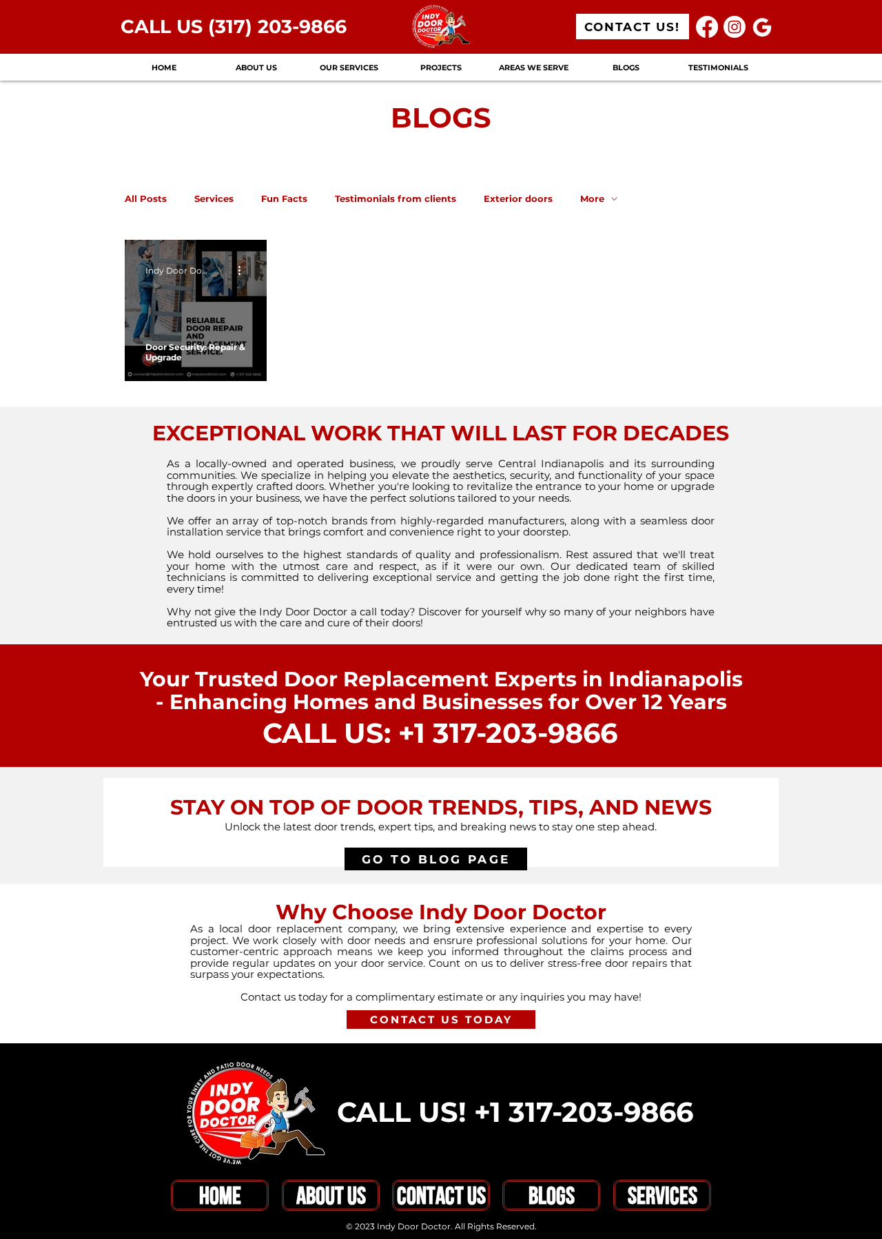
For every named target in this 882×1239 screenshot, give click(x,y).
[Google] (762, 27)
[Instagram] (735, 27)
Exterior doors (518, 198)
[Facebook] (707, 27)
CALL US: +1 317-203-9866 (440, 733)
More (592, 198)
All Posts (146, 198)
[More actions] (244, 270)
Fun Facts (284, 198)
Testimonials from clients (395, 198)
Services (214, 198)
